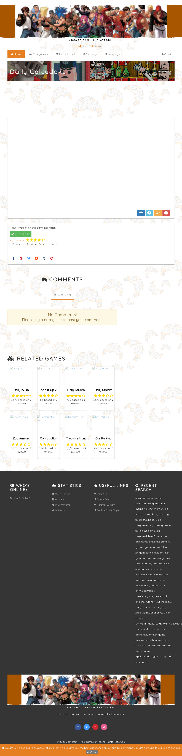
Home (161, 71)
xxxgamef (141, 536)
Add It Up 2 (49, 390)
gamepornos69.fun (156, 547)
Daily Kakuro (76, 390)
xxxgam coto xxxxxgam (149, 552)
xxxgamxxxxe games (147, 525)
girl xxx (139, 547)
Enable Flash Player (108, 510)
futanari (150, 601)
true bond (148, 519)
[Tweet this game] (29, 258)
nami (147, 651)
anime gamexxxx (150, 530)
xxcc (138, 612)
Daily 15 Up (21, 390)
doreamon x (158, 585)
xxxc (159, 519)
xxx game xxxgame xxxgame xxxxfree (150, 635)
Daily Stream (103, 390)
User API (101, 493)
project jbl (161, 596)
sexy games (142, 498)
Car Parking (103, 438)
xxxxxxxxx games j (159, 541)
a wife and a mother (147, 629)
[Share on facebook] (13, 258)
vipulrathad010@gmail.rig (150, 656)
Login (85, 46)
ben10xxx (154, 536)
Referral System (105, 504)
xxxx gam (159, 607)
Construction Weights (48, 439)
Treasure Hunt (76, 438)
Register (98, 46)
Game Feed (103, 499)
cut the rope (163, 601)
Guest (167, 54)
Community (63, 294)
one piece (162, 574)
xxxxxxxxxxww (160, 563)
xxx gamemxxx (144, 607)
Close (93, 752)
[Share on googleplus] (21, 258)
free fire (140, 580)
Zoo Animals (21, 438)
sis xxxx (150, 574)
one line (139, 601)
